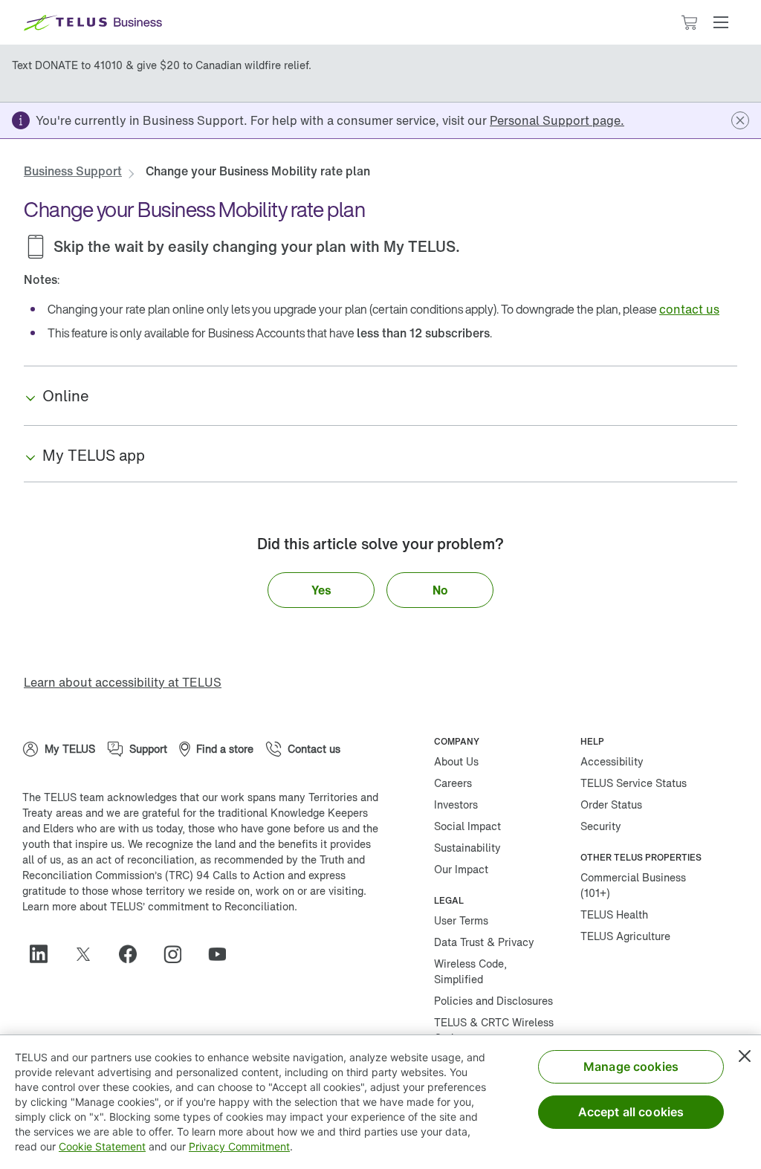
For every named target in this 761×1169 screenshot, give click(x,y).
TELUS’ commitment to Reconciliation (202, 906)
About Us (456, 761)
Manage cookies (631, 1066)
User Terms (461, 920)
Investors (456, 804)
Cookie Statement (102, 1146)
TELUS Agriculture (625, 936)
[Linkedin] (44, 954)
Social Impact (467, 826)
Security (600, 826)
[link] (557, 120)
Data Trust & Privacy (484, 942)
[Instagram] (178, 954)
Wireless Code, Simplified (470, 971)
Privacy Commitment (239, 1146)
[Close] (744, 1056)
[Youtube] (223, 954)
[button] (721, 22)
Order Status (611, 804)
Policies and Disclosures (493, 1000)
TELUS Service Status (633, 783)
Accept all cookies (631, 1111)
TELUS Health (614, 914)
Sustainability (467, 847)
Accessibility (612, 761)
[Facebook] (133, 954)
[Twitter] (89, 954)
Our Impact (461, 869)
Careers (453, 783)
